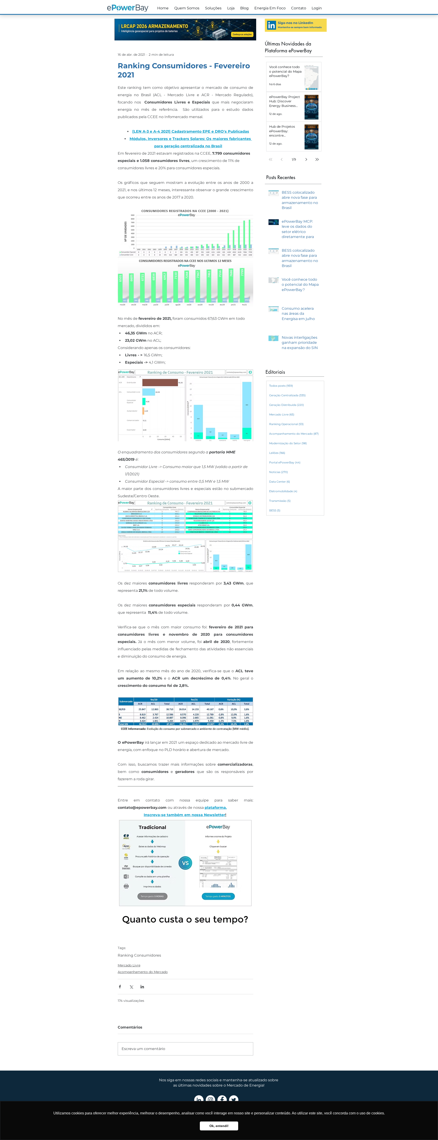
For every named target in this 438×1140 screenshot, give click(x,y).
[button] (213, 8)
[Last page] (317, 159)
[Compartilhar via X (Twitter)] (131, 986)
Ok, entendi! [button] (219, 1126)
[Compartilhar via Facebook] (120, 986)
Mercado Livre (129, 965)
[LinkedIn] (271, 25)
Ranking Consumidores (139, 955)
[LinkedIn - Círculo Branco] (198, 1100)
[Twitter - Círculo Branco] (233, 1100)
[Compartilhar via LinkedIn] (142, 986)
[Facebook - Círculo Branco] (222, 1100)
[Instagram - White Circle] (210, 1100)
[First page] (270, 159)
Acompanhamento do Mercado (143, 972)
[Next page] (306, 159)
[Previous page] (281, 159)
